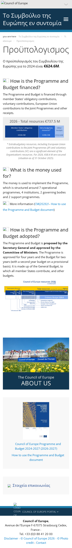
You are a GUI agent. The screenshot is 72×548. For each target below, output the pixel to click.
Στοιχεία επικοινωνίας (31, 485)
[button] (36, 4)
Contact (41, 543)
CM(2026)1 (42, 204)
